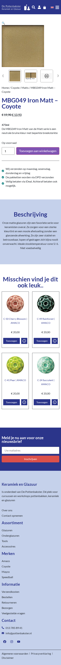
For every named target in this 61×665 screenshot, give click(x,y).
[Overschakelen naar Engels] (52, 7)
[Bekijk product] (24, 341)
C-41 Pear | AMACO (15, 380)
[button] (3, 23)
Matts (25, 87)
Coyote (15, 87)
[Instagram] (12, 642)
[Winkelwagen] (44, 7)
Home (5, 87)
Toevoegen (11, 340)
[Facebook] (5, 642)
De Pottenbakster (31, 491)
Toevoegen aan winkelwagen (37, 151)
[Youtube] (19, 642)
